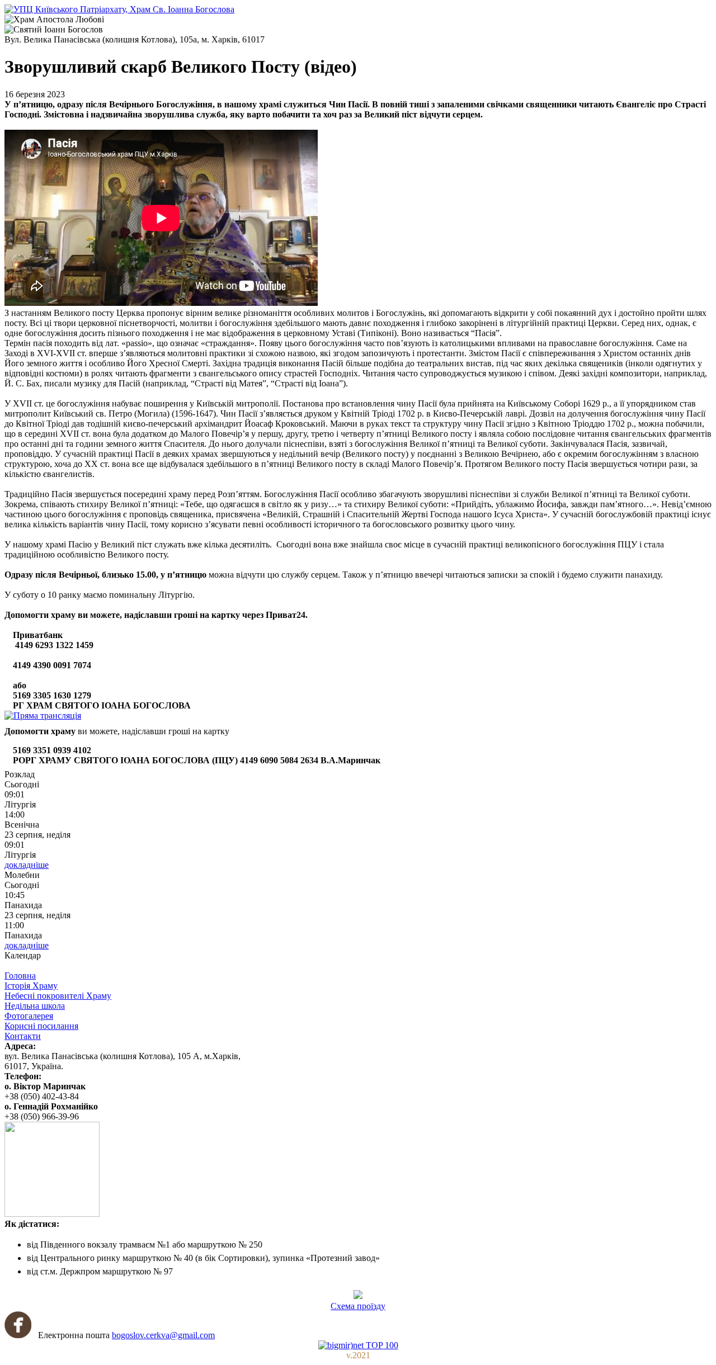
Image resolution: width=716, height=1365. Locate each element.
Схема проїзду (358, 1306)
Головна (20, 975)
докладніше (26, 865)
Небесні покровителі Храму (57, 995)
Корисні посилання (41, 1026)
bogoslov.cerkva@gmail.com (163, 1335)
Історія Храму (31, 985)
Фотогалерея (28, 1016)
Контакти (22, 1036)
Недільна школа (34, 1005)
